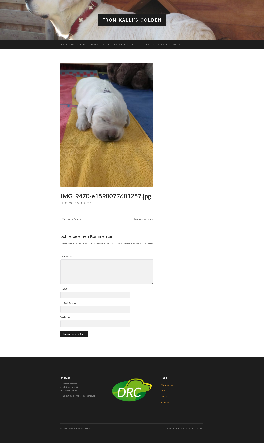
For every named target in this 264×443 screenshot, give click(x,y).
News (83, 45)
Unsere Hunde (99, 45)
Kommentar (68, 256)
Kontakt (177, 45)
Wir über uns (68, 45)
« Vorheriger (71, 219)
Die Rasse (135, 45)
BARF (148, 45)
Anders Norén (185, 428)
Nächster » (143, 219)
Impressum (166, 402)
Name (64, 288)
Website (65, 317)
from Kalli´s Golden (132, 20)
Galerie (160, 45)
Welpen (118, 45)
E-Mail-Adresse (70, 302)
